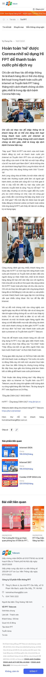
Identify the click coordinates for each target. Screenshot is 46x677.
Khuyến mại (19, 27)
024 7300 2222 (12, 596)
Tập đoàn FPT (7, 627)
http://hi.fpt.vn (34, 401)
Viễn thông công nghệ (35, 27)
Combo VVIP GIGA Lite (30, 477)
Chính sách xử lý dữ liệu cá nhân (16, 662)
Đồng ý (33, 671)
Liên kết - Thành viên (10, 615)
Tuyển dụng (6, 631)
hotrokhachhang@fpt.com (16, 592)
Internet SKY (25, 462)
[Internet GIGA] (10, 451)
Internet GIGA (25, 447)
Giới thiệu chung (8, 611)
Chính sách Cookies (32, 659)
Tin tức (13, 20)
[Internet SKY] (10, 465)
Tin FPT (23, 20)
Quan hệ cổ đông (9, 623)
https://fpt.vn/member (11, 411)
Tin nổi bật (6, 27)
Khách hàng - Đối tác (10, 619)
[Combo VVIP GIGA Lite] (10, 480)
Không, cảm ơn (12, 671)
